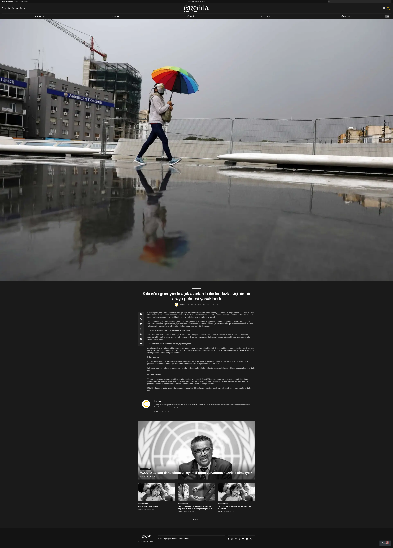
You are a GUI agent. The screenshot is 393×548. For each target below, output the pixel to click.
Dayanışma (9, 1)
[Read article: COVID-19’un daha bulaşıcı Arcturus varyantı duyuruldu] (236, 492)
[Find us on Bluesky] (9, 8)
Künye (3, 1)
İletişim (16, 1)
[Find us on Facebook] (2, 8)
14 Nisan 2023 (229, 511)
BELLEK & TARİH (266, 16)
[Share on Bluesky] (141, 323)
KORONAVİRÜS (145, 468)
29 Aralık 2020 (192, 304)
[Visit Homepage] (196, 8)
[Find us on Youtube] (17, 8)
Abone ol (385, 543)
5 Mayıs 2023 (150, 509)
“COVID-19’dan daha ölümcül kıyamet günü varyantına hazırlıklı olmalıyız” (196, 473)
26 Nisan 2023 (189, 511)
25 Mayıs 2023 (152, 476)
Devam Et (196, 519)
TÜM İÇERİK (345, 16)
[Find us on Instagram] (5, 8)
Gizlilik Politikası (23, 1)
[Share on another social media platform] (141, 343)
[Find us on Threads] (13, 8)
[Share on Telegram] (141, 338)
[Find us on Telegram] (20, 8)
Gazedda (182, 304)
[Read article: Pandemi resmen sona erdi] (156, 492)
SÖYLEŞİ (190, 16)
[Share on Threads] (141, 328)
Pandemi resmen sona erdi (148, 506)
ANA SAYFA (39, 16)
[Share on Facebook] (141, 314)
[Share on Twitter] (141, 319)
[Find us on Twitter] (24, 8)
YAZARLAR (115, 16)
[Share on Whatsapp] (141, 333)
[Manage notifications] (387, 542)
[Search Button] (390, 1)
